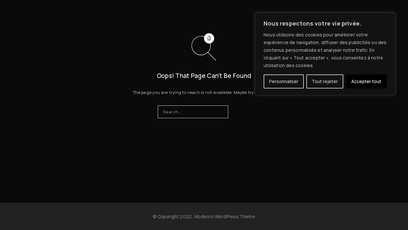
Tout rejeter (325, 81)
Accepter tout (366, 81)
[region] (325, 54)
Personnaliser (283, 81)
